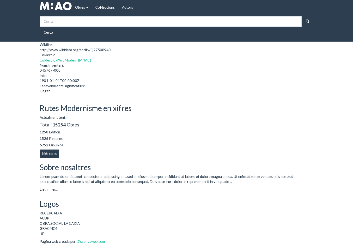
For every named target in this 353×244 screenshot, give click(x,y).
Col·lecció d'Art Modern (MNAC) (65, 60)
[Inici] (56, 6)
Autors (127, 7)
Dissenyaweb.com (90, 241)
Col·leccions (105, 7)
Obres (80, 7)
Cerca (48, 32)
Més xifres (49, 154)
